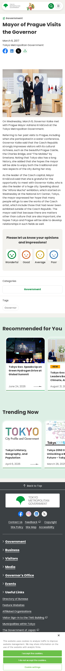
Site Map (31, 527)
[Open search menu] (51, 6)
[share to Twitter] (18, 51)
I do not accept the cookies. (32, 660)
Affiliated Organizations (17, 611)
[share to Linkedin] (12, 51)
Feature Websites (13, 605)
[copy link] (25, 51)
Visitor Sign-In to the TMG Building (23, 617)
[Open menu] (59, 6)
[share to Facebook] (5, 51)
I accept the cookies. (32, 653)
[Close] (59, 635)
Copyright (50, 522)
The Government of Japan (19, 630)
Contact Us (15, 522)
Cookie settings (32, 667)
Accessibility (46, 527)
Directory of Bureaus (15, 599)
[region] (32, 651)
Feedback (31, 522)
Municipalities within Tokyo (19, 624)
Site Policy (17, 527)
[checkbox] (12, 257)
